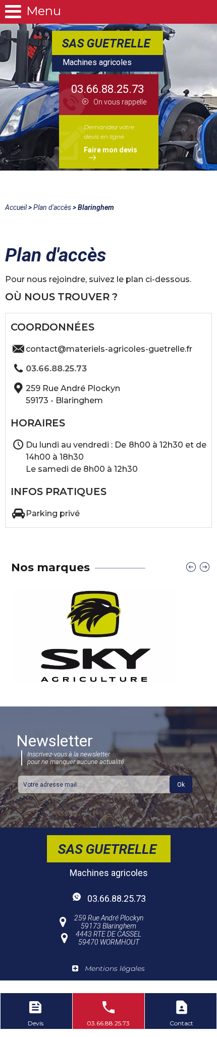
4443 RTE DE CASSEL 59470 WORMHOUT (108, 938)
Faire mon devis (110, 150)
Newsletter (70, 748)
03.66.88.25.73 (107, 89)
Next (204, 567)
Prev (191, 567)
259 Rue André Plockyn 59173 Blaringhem (108, 922)
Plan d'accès (52, 207)
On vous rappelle (119, 102)
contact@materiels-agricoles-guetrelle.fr (109, 349)
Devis (35, 1023)
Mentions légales (115, 968)
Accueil (16, 207)
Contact (181, 1023)
